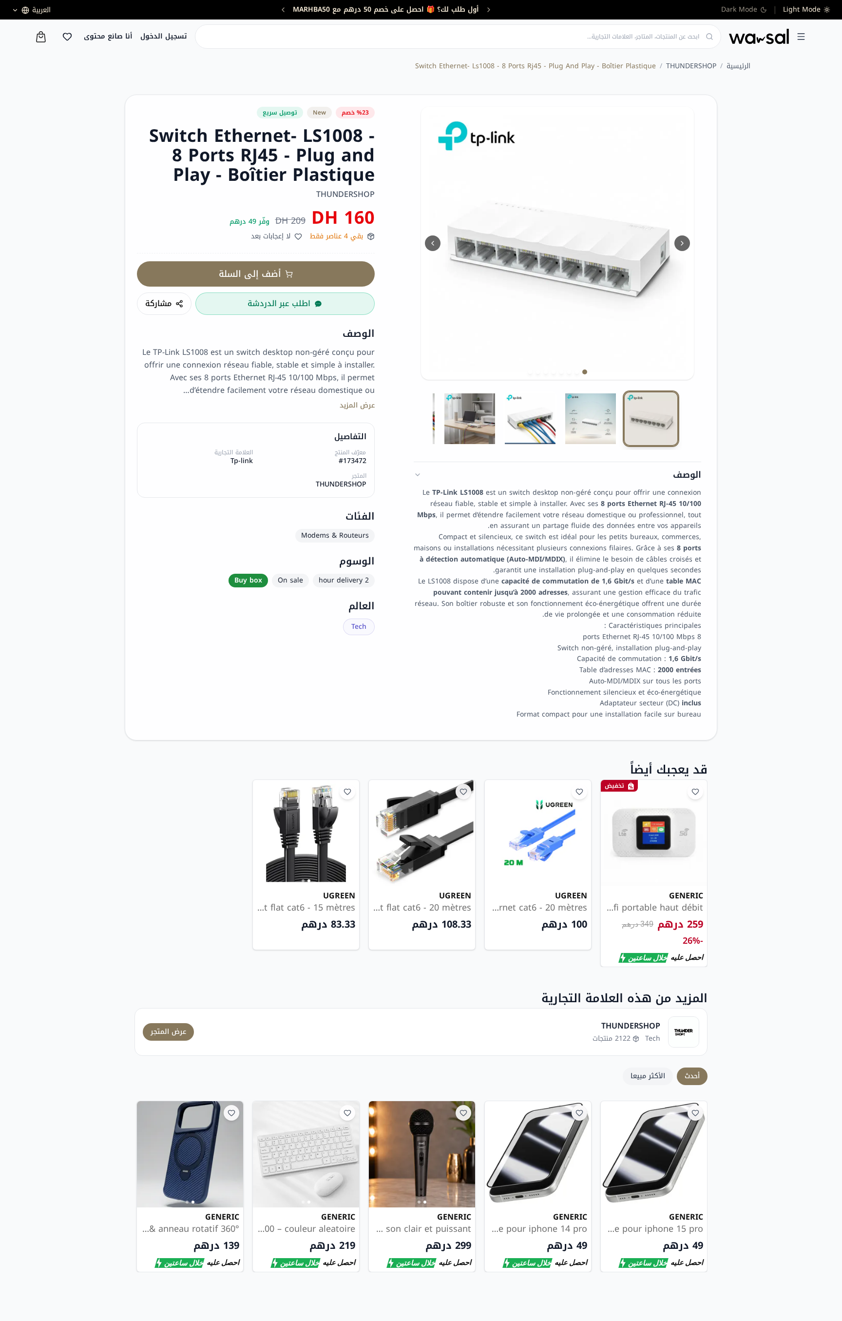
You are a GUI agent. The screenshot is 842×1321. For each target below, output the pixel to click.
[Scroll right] (694, 1186)
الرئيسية (738, 66)
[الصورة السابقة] (432, 243)
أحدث (692, 1076)
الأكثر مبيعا (648, 1076)
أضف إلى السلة (250, 274)
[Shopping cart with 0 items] (41, 36)
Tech (358, 626)
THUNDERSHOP (691, 66)
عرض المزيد (357, 405)
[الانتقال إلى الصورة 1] (584, 371)
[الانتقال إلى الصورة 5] (553, 372)
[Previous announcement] (459, 10)
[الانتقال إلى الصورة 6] (546, 372)
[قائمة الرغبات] (67, 36)
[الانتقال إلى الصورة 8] (530, 372)
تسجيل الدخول (163, 36)
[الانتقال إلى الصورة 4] (561, 372)
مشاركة (158, 303)
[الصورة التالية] (682, 243)
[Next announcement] (313, 10)
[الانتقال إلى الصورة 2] (577, 372)
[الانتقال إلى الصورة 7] (538, 372)
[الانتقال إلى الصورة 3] (569, 372)
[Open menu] (801, 36)
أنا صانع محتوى (108, 36)
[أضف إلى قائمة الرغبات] (695, 791)
